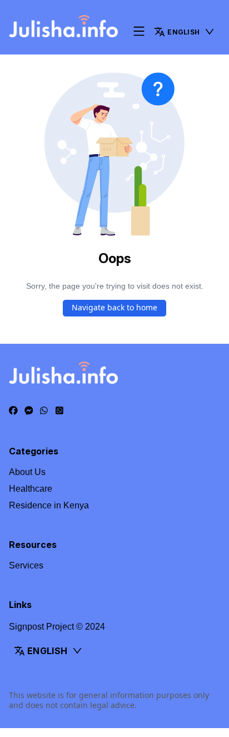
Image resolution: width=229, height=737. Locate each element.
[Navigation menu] (139, 32)
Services (26, 565)
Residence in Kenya (49, 505)
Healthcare (30, 488)
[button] (184, 31)
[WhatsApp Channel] (59, 411)
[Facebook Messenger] (28, 411)
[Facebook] (13, 411)
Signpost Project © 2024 (57, 626)
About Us (27, 472)
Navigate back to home (114, 307)
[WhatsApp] (43, 411)
